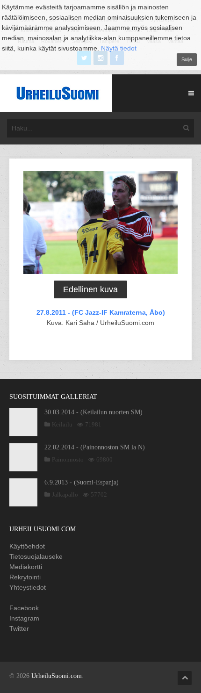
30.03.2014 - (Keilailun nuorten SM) (93, 412)
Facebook (24, 608)
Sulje (186, 59)
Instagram (24, 618)
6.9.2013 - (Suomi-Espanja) (81, 482)
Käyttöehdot (27, 546)
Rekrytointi (25, 577)
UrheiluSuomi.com (56, 675)
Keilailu (62, 424)
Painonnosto (68, 459)
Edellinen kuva (90, 289)
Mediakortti (25, 566)
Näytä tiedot (118, 48)
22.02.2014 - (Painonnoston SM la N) (94, 447)
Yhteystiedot (27, 587)
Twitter (19, 628)
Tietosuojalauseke (36, 556)
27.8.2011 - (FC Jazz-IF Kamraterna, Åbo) (100, 312)
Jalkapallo (65, 494)
